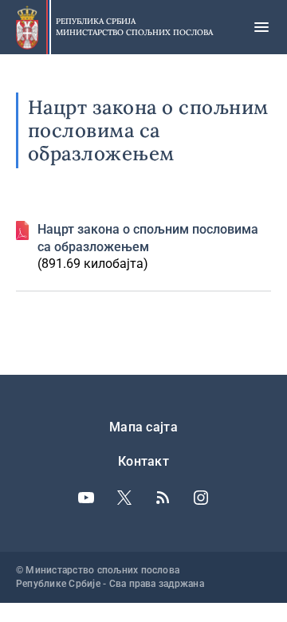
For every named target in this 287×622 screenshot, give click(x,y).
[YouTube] (86, 497)
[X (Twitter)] (124, 497)
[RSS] (162, 497)
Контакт (143, 461)
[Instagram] (200, 497)
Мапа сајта (143, 427)
